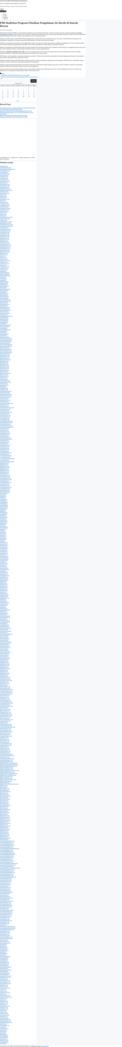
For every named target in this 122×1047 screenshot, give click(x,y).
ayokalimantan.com (5, 170)
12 (13, 92)
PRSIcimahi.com (4, 833)
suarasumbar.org (4, 557)
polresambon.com (4, 442)
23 (34, 94)
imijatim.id (3, 524)
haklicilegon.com (4, 665)
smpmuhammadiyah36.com (7, 929)
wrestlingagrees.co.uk (5, 713)
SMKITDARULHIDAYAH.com (9, 773)
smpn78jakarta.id (4, 625)
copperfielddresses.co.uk (6, 703)
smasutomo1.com (4, 404)
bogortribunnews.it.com (6, 217)
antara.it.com (3, 197)
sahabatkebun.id (4, 965)
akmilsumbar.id (4, 506)
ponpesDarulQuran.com (6, 862)
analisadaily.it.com (5, 199)
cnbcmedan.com (4, 175)
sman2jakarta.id (4, 322)
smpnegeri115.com (5, 932)
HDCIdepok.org (4, 803)
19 (13, 94)
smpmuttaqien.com (5, 931)
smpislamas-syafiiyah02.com (7, 926)
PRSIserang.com (4, 821)
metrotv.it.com (3, 254)
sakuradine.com (4, 1028)
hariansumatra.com (5, 181)
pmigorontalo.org (4, 602)
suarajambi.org (4, 548)
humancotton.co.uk (5, 734)
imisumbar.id (3, 538)
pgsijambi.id (3, 496)
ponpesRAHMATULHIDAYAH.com (10, 868)
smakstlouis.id (3, 314)
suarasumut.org (4, 556)
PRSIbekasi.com (4, 830)
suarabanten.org (4, 545)
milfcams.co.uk (4, 986)
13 (18, 92)
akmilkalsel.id (3, 514)
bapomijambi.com (4, 922)
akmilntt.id (3, 511)
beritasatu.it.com (4, 211)
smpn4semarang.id (5, 617)
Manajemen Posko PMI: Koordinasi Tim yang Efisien (15, 75)
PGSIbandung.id (4, 493)
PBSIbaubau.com (4, 472)
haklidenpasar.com (5, 664)
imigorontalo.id (4, 527)
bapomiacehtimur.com (6, 881)
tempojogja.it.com (4, 250)
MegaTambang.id (4, 974)
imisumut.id (3, 539)
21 (23, 94)
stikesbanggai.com (5, 356)
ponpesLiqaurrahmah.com (7, 857)
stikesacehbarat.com (5, 353)
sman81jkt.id (3, 332)
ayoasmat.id (3, 280)
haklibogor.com (4, 676)
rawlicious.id (3, 1043)
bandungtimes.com (5, 184)
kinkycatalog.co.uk (5, 740)
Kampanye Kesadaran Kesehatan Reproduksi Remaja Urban (16, 111)
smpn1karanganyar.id (5, 643)
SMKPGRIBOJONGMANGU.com (9, 770)
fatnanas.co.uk (4, 722)
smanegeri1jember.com (6, 412)
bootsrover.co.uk (4, 697)
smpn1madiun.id (4, 650)
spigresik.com (3, 377)
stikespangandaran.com (6, 352)
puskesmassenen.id (5, 343)
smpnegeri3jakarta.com (6, 937)
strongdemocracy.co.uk (6, 680)
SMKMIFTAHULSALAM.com (8, 763)
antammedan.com (4, 454)
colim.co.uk (3, 989)
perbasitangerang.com (5, 487)
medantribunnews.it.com (6, 224)
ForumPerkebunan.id (5, 967)
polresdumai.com (4, 446)
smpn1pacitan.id (4, 655)
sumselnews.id (4, 166)
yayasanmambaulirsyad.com (7, 458)
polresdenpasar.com (5, 433)
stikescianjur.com (4, 367)
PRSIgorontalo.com (5, 826)
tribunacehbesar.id (4, 274)
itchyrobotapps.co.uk (5, 983)
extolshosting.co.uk (5, 980)
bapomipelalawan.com (6, 916)
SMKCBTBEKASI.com (6, 767)
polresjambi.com (4, 436)
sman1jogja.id (3, 328)
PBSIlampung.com (5, 467)
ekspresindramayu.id (5, 301)
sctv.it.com (3, 256)
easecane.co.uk (4, 979)
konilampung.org (4, 569)
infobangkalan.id (4, 286)
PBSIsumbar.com (4, 470)
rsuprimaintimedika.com (6, 421)
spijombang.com (4, 385)
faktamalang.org (4, 580)
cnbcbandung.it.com (5, 229)
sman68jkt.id (3, 323)
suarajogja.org (3, 547)
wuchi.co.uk (3, 1000)
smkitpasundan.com (5, 751)
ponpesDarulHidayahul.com (7, 853)
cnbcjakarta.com (4, 179)
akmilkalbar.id (3, 512)
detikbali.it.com (4, 241)
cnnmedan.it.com (4, 266)
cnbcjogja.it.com (4, 227)
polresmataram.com (5, 445)
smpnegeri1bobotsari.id (6, 634)
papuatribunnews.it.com (6, 226)
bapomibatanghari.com (6, 920)
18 (8, 94)
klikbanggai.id (3, 284)
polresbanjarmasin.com (6, 439)
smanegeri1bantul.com (6, 394)
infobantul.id (3, 292)
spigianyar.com (4, 379)
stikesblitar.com (4, 362)
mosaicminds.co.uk (5, 988)
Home (5, 14)
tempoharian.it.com (5, 247)
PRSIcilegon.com (4, 818)
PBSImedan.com (4, 466)
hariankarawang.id (5, 304)
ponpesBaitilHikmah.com (6, 851)
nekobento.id (3, 1024)
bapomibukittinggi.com (6, 905)
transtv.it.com (3, 257)
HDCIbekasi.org (4, 802)
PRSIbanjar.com (4, 839)
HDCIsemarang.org (5, 809)
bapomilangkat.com (5, 893)
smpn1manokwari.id (5, 652)
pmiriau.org (3, 607)
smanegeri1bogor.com (6, 395)
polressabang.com (4, 431)
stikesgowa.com (4, 374)
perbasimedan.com (5, 476)
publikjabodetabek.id (5, 167)
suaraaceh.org (3, 544)
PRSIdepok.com (4, 836)
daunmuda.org (4, 1039)
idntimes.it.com (4, 253)
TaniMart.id (3, 952)
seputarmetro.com (4, 193)
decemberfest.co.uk (5, 995)
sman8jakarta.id (4, 317)
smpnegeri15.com (4, 934)
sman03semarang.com (6, 391)
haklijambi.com (4, 671)
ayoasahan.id (3, 278)
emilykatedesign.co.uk (6, 724)
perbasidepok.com (5, 490)
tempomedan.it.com (5, 248)
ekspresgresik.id (4, 298)
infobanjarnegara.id (5, 289)
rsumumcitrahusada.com (6, 425)
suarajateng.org (4, 553)
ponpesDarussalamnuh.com (7, 869)
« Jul (17, 100)
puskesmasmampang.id (6, 338)
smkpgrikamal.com (5, 752)
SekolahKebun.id (4, 962)
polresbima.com (4, 443)
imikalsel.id (3, 535)
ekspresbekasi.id (4, 293)
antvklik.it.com (4, 202)
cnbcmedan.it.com (5, 233)
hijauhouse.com (4, 1040)
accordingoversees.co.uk (6, 692)
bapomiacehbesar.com (6, 880)
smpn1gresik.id (4, 637)
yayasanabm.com (4, 460)
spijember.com (4, 383)
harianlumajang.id (4, 308)
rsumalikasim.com (4, 419)
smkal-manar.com (4, 748)
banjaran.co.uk (4, 1003)
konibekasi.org (4, 560)
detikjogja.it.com (4, 238)
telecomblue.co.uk (5, 718)
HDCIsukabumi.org (5, 805)
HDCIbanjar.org (4, 806)
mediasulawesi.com (5, 188)
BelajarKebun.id (4, 964)
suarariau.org (3, 554)
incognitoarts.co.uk (5, 982)
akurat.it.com (3, 196)
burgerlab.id (3, 1033)
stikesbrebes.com (4, 365)
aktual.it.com (3, 194)
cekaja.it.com (3, 220)
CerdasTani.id (3, 949)
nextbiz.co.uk (3, 991)
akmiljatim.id (3, 523)
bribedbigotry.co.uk (5, 977)
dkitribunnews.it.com (5, 223)
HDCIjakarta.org (4, 794)
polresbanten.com (4, 434)
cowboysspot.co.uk (5, 704)
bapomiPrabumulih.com (6, 913)
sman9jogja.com (4, 401)
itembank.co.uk (4, 1001)
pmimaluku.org (4, 604)
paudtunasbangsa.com (6, 745)
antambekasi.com (4, 449)
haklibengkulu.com (5, 668)
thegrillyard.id (3, 1034)
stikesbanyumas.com (5, 359)
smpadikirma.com (4, 923)
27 (18, 96)
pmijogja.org (3, 611)
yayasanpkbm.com (5, 457)
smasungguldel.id (4, 326)
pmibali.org (3, 599)
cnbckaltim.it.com (4, 232)
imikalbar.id (3, 533)
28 (23, 96)
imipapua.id (3, 536)
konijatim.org (3, 566)
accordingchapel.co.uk (6, 691)
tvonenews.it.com (4, 263)
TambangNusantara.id (6, 970)
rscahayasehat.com (5, 418)
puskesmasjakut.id (5, 337)
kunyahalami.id (4, 1042)
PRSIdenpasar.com (5, 817)
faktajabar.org (3, 586)
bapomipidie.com (4, 886)
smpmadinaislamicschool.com (8, 928)
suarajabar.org (3, 550)
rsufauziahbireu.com (5, 424)
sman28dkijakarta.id (5, 329)
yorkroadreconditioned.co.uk (7, 727)
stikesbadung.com (4, 355)
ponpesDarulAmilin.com (6, 874)
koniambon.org (4, 572)
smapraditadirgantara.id (6, 316)
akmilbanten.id (4, 517)
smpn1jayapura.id (4, 638)
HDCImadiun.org (4, 812)
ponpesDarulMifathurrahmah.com (9, 863)
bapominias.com (4, 895)
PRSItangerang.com (5, 820)
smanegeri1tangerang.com (7, 407)
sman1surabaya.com (5, 397)
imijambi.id (3, 532)
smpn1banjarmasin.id (5, 631)
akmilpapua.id (3, 508)
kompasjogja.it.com (5, 244)
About (5, 15)
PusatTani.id (3, 946)
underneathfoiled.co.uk (6, 715)
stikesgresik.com (4, 376)
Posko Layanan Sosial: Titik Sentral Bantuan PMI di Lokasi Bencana (19, 77)
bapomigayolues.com (5, 884)
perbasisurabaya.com (5, 478)
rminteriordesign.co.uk (6, 997)
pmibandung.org (4, 613)
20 (18, 94)
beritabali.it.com (4, 206)
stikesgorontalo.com (5, 373)
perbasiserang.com (5, 485)
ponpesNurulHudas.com (6, 847)
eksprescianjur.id (4, 296)
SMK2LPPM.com (5, 782)
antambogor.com (4, 451)
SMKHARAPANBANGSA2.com (9, 784)
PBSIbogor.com (4, 464)
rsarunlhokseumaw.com (6, 422)
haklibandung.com (5, 673)
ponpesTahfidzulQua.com (7, 866)
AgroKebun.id (4, 961)
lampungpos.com (4, 187)
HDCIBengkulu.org (5, 791)
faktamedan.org (4, 578)
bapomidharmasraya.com (6, 901)
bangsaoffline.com (5, 173)
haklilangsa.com (4, 661)
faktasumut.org (4, 596)
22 (28, 94)
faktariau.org (3, 592)
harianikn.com (3, 182)
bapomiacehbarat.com (5, 878)
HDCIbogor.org (4, 800)
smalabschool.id (4, 319)
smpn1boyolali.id (4, 635)
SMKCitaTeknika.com (6, 778)
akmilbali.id (3, 515)
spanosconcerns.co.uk (5, 716)
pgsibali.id (2, 497)
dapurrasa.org (3, 1012)
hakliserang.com (4, 667)
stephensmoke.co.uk (5, 688)
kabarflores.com (4, 191)
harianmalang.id (4, 311)
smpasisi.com (3, 925)
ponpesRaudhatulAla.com (7, 856)
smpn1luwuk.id (4, 649)
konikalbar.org (4, 577)
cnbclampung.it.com (5, 230)
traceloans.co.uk (4, 707)
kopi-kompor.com (4, 1015)
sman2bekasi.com (4, 413)
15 (28, 92)
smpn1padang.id (4, 656)
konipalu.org (3, 571)
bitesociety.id (3, 1031)
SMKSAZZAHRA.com (6, 776)
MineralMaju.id (4, 971)
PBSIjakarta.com (4, 463)
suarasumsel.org (4, 559)
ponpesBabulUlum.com (6, 859)
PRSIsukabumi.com (5, 838)
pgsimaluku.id (3, 503)
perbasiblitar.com (4, 481)
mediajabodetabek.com (6, 190)
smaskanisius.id (4, 320)
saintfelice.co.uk (4, 737)
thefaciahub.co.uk (4, 742)
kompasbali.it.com (5, 242)
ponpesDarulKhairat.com (6, 844)
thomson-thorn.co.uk (5, 712)
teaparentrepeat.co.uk (5, 730)
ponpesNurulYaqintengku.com (8, 877)
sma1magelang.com (5, 400)
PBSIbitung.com (4, 473)
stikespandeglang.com (6, 350)
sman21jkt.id (3, 335)
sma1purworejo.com (5, 409)
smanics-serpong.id (5, 313)
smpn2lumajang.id (5, 620)
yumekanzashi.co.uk (5, 721)
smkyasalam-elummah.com (7, 755)
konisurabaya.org (4, 575)
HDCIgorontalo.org (5, 796)
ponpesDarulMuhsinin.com (7, 845)
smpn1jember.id (4, 640)
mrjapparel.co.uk (4, 739)
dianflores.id (3, 386)
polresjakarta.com (4, 428)
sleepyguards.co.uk (5, 686)
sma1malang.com (4, 410)
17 (2, 94)
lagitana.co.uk (3, 998)
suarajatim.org (3, 551)
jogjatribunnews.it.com (6, 221)
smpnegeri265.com (5, 935)
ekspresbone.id (4, 295)
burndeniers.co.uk (4, 698)
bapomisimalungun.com (6, 898)
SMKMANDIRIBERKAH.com (8, 766)
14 (23, 92)
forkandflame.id (4, 1036)
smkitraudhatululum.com (6, 761)
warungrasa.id (3, 1016)
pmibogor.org (3, 614)
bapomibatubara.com (5, 890)
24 (2, 96)
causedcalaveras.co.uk (6, 976)
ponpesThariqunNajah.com (7, 860)
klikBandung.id (4, 283)
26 (13, 96)
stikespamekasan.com (5, 349)
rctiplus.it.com (3, 262)
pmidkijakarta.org (4, 598)
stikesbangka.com (4, 358)
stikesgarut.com (4, 371)
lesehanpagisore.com (5, 1021)
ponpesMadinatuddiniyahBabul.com (9, 848)
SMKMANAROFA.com (6, 769)
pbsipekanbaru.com (5, 475)
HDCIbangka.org (4, 788)
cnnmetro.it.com (4, 268)
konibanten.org (4, 563)
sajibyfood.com (4, 1013)
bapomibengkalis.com (5, 914)
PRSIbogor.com (4, 832)
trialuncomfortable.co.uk (6, 689)
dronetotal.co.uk (4, 682)
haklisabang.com (4, 662)
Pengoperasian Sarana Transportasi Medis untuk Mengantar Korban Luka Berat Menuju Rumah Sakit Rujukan (17, 108)
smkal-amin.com (4, 746)
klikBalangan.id (4, 281)
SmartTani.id (3, 944)
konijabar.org (3, 565)
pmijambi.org (3, 601)
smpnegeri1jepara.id (5, 641)
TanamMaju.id (4, 959)
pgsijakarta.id (3, 499)
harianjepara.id (4, 302)
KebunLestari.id (4, 950)
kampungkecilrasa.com (6, 1022)
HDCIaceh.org (4, 785)
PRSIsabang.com (4, 815)
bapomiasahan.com (5, 889)
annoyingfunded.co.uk (6, 694)
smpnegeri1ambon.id (5, 628)
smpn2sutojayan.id (5, 622)
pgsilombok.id (3, 502)
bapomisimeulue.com (5, 887)
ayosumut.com (4, 172)
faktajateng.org (4, 587)
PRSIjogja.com (4, 824)
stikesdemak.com (4, 370)
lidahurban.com (4, 1009)
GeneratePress (45, 1046)
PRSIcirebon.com (4, 835)
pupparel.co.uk (4, 1007)
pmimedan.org (4, 608)
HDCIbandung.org (5, 799)
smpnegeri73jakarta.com (6, 938)
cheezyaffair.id (4, 1037)
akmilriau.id (3, 509)
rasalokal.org (3, 1010)
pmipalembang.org (5, 610)
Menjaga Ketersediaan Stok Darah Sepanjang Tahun (13, 115)
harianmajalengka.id (5, 310)
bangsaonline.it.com (5, 208)
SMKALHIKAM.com (6, 781)
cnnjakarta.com (4, 178)
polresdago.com (4, 430)
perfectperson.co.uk (5, 677)
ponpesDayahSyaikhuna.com (7, 865)
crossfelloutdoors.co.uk (6, 725)
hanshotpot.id (3, 1030)
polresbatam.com (4, 440)
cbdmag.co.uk (3, 1004)
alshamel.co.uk (4, 985)
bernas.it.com (3, 212)
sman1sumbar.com (5, 392)
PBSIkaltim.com (4, 469)
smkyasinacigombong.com (7, 758)
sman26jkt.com (4, 389)
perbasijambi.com (4, 484)
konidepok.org (4, 574)
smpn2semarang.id (5, 616)
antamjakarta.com (4, 448)
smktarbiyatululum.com (6, 754)
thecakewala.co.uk (5, 710)
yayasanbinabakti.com (6, 743)
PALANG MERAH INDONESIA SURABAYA (13, 3)
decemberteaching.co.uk (6, 706)
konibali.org (3, 562)
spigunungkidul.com (5, 382)
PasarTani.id (3, 955)
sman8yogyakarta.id (5, 325)
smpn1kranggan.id (5, 646)
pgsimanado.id (4, 505)
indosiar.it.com (4, 259)
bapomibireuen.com (5, 883)
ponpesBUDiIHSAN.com (7, 871)
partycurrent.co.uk (5, 683)
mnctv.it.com (3, 265)
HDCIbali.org (3, 787)
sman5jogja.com (4, 406)
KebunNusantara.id (5, 956)
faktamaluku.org (4, 595)
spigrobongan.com (5, 380)
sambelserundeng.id (5, 1019)
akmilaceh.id (3, 518)
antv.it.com (3, 200)
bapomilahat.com (4, 908)
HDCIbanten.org (4, 790)
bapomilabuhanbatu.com (6, 892)
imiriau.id (2, 541)
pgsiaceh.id (3, 494)
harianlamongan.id (5, 307)
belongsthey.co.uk (4, 695)
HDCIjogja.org (4, 793)
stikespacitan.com (4, 347)
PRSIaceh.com (4, 814)
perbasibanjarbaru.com (6, 479)
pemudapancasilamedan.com (7, 169)
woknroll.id (3, 1027)
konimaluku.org (4, 568)
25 (8, 96)
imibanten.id (3, 529)
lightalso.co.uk (4, 685)
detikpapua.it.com (4, 239)
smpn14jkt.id (3, 619)
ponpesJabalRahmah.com (6, 842)
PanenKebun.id (4, 968)
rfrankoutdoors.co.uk (5, 728)
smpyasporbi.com (4, 941)
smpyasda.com (4, 940)
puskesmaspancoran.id (6, 340)
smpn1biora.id (3, 632)
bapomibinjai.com (4, 899)
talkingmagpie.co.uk (5, 733)
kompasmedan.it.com (5, 245)
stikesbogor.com (4, 364)
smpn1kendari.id (4, 644)
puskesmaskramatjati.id (6, 344)
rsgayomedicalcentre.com (6, 427)
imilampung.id (4, 542)
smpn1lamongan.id (5, 647)
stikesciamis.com (4, 368)
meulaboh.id (3, 271)
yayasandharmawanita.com (7, 461)
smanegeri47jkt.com (5, 415)
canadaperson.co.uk (5, 700)
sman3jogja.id (3, 331)
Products (5, 17)
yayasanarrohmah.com (6, 455)
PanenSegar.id (3, 953)
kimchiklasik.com (4, 1025)
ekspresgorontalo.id (5, 299)
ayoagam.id (3, 277)
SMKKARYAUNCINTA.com (8, 779)
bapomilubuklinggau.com (6, 910)
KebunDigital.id (4, 958)
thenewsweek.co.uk (5, 709)
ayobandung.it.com (5, 205)
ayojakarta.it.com (4, 203)
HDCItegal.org (4, 808)
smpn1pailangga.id (5, 658)
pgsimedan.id (3, 500)
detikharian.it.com (4, 236)
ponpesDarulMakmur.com (7, 875)
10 (2, 92)
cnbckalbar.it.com (4, 235)
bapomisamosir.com (5, 896)
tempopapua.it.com (5, 251)
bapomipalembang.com (6, 911)
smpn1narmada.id (4, 653)
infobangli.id (3, 287)
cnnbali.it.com (3, 269)
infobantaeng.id (4, 290)
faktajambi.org (4, 584)
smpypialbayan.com (5, 943)
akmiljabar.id (3, 520)
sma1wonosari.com (5, 416)
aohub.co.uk (3, 994)
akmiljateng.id (3, 521)
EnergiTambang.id (5, 973)
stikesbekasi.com (4, 361)
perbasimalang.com (5, 488)
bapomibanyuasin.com (6, 907)
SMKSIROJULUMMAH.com (8, 775)
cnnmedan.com (4, 176)
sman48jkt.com (4, 388)
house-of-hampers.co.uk (6, 719)
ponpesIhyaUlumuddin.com (7, 841)
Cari (1, 78)
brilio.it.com (3, 215)
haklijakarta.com (4, 659)
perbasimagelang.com (5, 482)
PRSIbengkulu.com (5, 823)
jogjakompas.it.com (5, 218)
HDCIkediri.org (4, 811)
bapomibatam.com (5, 919)
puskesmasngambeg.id (6, 346)
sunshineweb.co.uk (5, 992)
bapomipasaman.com (5, 902)
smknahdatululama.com (6, 760)
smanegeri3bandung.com (6, 403)
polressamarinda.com (5, 437)
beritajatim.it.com (4, 209)
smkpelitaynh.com (5, 757)
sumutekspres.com (5, 185)
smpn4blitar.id (3, 623)
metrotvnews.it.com (5, 260)
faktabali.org (3, 581)
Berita (2, 73)
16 (34, 92)
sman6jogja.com (4, 398)
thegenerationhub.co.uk (6, 731)
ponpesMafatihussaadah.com (7, 854)
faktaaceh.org (3, 583)
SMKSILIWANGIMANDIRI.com (9, 764)
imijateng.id (3, 526)
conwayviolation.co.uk (6, 701)
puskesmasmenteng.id (5, 341)
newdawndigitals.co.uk (6, 736)
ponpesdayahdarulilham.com (7, 872)
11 (7, 92)
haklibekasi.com (4, 674)
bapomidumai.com (5, 917)
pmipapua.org (3, 605)
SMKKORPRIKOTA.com (7, 772)
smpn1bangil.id (4, 629)
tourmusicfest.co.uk (5, 679)
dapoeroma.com (4, 1018)
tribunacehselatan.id (5, 275)
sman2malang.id (4, 334)
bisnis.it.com (3, 214)
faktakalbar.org (4, 590)
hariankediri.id (4, 305)
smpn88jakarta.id (4, 626)
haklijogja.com (4, 670)
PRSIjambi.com (4, 827)
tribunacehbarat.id (4, 272)
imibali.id (2, 530)
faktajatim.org (3, 589)
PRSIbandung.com (5, 829)
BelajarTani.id (3, 947)
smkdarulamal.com (5, 749)
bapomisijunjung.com (5, 904)
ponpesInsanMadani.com (6, 850)
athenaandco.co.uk (5, 1006)
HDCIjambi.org (4, 797)
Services (5, 18)
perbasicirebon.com (5, 491)
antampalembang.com (5, 452)
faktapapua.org (4, 593)
